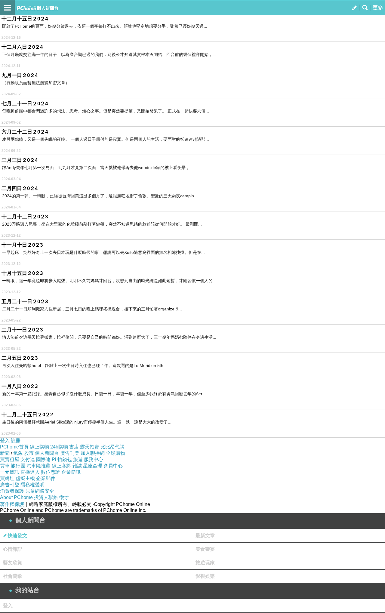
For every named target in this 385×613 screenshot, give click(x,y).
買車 (5, 465)
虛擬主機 (25, 478)
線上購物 (39, 446)
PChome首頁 (14, 446)
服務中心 (93, 459)
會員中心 (113, 465)
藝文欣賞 (12, 562)
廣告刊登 (69, 453)
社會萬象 (12, 576)
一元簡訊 (9, 472)
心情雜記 (12, 549)
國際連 (43, 459)
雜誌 (77, 465)
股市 (29, 453)
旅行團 (18, 465)
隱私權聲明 (32, 484)
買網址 (7, 478)
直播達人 (30, 472)
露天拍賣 (89, 446)
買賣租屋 (9, 459)
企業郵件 (45, 478)
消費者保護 (12, 491)
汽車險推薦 (38, 465)
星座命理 (92, 465)
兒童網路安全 (39, 491)
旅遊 (78, 459)
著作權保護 (12, 504)
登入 (5, 440)
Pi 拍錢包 (62, 459)
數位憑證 (50, 472)
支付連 (27, 459)
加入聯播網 (93, 453)
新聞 (5, 453)
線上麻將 (61, 465)
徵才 (64, 497)
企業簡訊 (71, 472)
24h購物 (59, 446)
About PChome (16, 497)
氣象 (18, 453)
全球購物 (115, 453)
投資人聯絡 (46, 497)
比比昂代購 (112, 446)
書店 (74, 446)
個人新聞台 (47, 453)
